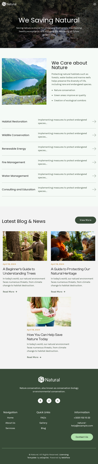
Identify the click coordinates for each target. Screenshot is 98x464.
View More (85, 220)
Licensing (64, 454)
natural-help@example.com (82, 424)
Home (10, 417)
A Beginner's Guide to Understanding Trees (19, 271)
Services (10, 428)
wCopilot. (44, 457)
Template (32, 457)
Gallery (43, 422)
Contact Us (82, 437)
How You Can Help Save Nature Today (44, 337)
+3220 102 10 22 (82, 417)
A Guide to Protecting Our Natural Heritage (70, 271)
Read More (10, 291)
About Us (10, 422)
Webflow (66, 457)
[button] (94, 4)
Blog (43, 428)
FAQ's (43, 417)
